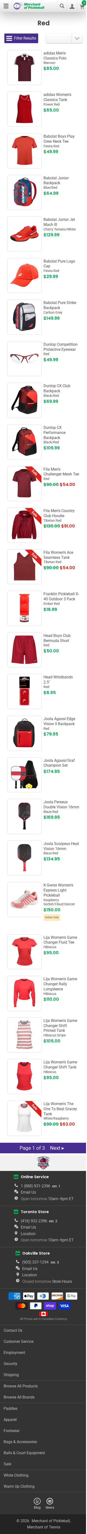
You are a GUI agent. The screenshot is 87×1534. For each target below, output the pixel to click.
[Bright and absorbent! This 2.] (24, 704)
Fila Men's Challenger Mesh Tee (61, 474)
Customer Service (18, 1341)
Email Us (28, 1192)
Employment (14, 1352)
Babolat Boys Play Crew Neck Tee (59, 141)
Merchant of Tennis (43, 1527)
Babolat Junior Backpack (56, 183)
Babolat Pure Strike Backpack (60, 307)
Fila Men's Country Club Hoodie (59, 515)
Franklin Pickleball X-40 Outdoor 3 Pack (61, 599)
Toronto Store (35, 1212)
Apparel (10, 1419)
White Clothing (16, 1475)
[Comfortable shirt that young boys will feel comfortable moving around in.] (24, 164)
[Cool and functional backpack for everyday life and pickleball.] (24, 746)
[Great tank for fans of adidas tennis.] (24, 122)
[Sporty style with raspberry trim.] (24, 1131)
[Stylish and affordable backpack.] (24, 413)
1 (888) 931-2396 (35, 1186)
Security (10, 1363)
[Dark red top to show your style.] (24, 579)
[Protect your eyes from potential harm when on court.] (24, 372)
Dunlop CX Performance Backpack (54, 434)
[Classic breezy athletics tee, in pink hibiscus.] (24, 964)
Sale (7, 1464)
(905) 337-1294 (35, 1262)
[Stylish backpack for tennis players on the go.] (24, 455)
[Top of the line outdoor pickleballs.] (24, 621)
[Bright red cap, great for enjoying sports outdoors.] (24, 288)
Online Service (35, 1177)
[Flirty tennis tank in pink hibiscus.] (24, 1089)
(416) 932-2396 (34, 1221)
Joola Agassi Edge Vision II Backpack (59, 723)
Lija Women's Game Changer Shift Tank (60, 1067)
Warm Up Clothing (19, 1486)
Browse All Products (21, 1386)
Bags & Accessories (20, 1441)
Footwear (12, 1430)
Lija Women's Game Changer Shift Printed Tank (60, 1027)
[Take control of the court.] (24, 829)
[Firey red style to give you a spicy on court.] (24, 496)
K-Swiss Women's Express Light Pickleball (59, 894)
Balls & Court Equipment (24, 1453)
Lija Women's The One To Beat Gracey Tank (60, 1111)
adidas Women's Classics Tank (57, 99)
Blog (37, 1507)
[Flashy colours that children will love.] (24, 205)
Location (28, 1233)
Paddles (10, 1408)
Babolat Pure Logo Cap (59, 266)
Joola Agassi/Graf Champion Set (59, 763)
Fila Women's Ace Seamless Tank (58, 557)
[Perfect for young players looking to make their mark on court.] (24, 247)
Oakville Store (36, 1253)
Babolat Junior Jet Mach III (60, 224)
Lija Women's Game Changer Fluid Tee (60, 942)
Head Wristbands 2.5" (58, 682)
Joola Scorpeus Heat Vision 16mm (61, 848)
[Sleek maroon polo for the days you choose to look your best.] (24, 80)
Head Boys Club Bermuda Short (57, 640)
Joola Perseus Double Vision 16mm (61, 807)
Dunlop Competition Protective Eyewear (61, 349)
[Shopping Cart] (82, 7)
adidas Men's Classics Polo (55, 58)
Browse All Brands (19, 1397)
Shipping (11, 1374)
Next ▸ (57, 1148)
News (50, 1507)
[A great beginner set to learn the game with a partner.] (24, 787)
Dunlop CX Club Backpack (57, 391)
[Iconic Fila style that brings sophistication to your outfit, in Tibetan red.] (24, 538)
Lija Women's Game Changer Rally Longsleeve (60, 986)
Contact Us (13, 1330)
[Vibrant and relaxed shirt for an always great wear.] (24, 1006)
